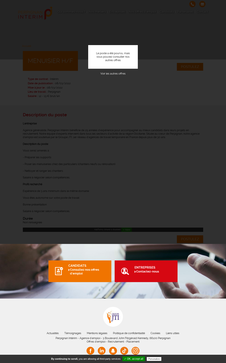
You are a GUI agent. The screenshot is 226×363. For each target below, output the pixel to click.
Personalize (154, 359)
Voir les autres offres (113, 73)
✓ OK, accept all (133, 358)
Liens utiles (172, 333)
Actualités (53, 333)
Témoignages (72, 333)
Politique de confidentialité (129, 333)
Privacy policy (170, 359)
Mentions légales (97, 333)
